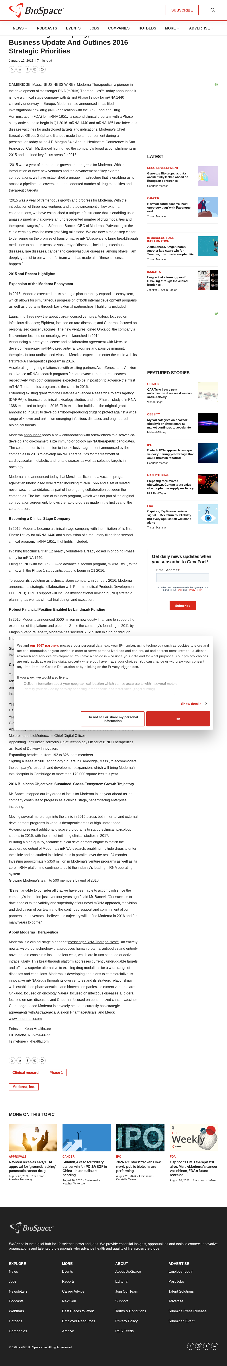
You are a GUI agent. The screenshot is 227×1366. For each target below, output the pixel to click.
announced (32, 435)
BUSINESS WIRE (59, 84)
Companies (119, 28)
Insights (154, 272)
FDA (150, 506)
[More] (26, 28)
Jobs (94, 28)
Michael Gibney (156, 432)
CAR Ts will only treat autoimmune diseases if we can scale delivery (169, 393)
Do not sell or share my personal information (113, 719)
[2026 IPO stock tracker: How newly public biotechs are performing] (140, 1137)
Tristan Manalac (156, 216)
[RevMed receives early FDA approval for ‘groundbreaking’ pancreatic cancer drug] (33, 1137)
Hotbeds (147, 28)
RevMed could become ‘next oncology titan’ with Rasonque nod (169, 207)
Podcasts (47, 28)
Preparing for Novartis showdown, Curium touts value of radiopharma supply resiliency (170, 484)
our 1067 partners (44, 645)
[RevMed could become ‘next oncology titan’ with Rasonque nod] (208, 207)
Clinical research (26, 1072)
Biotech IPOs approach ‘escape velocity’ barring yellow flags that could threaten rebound (170, 454)
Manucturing (157, 475)
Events (73, 28)
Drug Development (162, 168)
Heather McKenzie (74, 1183)
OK (178, 719)
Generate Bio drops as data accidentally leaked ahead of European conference (167, 177)
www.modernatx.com (25, 1019)
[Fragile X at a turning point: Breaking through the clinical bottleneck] (208, 280)
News (18, 28)
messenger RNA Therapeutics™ (93, 942)
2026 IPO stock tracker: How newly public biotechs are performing (138, 1166)
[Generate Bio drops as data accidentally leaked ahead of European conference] (208, 176)
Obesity (153, 414)
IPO (149, 445)
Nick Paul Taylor (157, 493)
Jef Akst (212, 1180)
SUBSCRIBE (182, 10)
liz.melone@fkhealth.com (29, 1041)
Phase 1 (56, 1072)
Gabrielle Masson (157, 186)
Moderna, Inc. (23, 1087)
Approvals (18, 1156)
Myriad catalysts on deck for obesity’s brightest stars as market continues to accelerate (169, 423)
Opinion (153, 384)
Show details (191, 703)
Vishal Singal (155, 402)
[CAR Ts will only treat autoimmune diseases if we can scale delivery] (208, 392)
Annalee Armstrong (20, 1179)
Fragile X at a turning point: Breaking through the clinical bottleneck (167, 280)
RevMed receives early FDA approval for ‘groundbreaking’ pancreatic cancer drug (32, 1166)
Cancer (153, 198)
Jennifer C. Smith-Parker (162, 290)
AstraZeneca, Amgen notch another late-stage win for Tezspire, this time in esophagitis (170, 250)
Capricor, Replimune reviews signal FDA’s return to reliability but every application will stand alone (169, 516)
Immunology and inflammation (160, 239)
